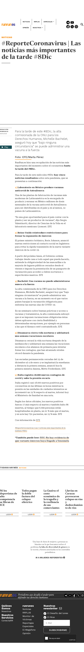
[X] (2, 142)
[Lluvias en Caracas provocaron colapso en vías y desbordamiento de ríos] (74, 481)
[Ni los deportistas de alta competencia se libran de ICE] (9, 481)
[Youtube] (72, 22)
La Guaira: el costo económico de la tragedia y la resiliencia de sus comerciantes (52, 499)
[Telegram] (68, 22)
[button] (81, 24)
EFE (38, 420)
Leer (8, 514)
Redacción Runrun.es (4, 130)
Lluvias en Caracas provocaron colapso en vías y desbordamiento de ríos (74, 499)
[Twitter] (72, 26)
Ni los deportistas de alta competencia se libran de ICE (8, 498)
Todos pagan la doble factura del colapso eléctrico (29, 497)
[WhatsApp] (5, 138)
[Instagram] (76, 26)
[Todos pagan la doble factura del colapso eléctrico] (31, 481)
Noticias (7, 37)
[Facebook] (68, 26)
